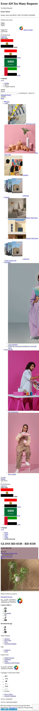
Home (6, 532)
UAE (18, 75)
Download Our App (6, 597)
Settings (3, 479)
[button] (19, 43)
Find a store (7, 640)
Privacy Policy (8, 694)
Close (6, 709)
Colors (6, 103)
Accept (3, 709)
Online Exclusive (9, 658)
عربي (2, 80)
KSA (18, 66)
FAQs (6, 651)
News (6, 642)
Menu (2, 98)
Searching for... (23, 93)
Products (6, 197)
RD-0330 (3, 551)
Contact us (4, 36)
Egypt (19, 57)
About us (7, 639)
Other (6, 536)
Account (3, 477)
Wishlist (6, 83)
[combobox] (9, 93)
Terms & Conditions (10, 696)
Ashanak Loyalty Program (12, 663)
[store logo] (15, 30)
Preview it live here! (6, 556)
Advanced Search (6, 95)
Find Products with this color (9, 553)
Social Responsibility (10, 644)
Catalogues (7, 659)
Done (2, 23)
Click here (12, 708)
